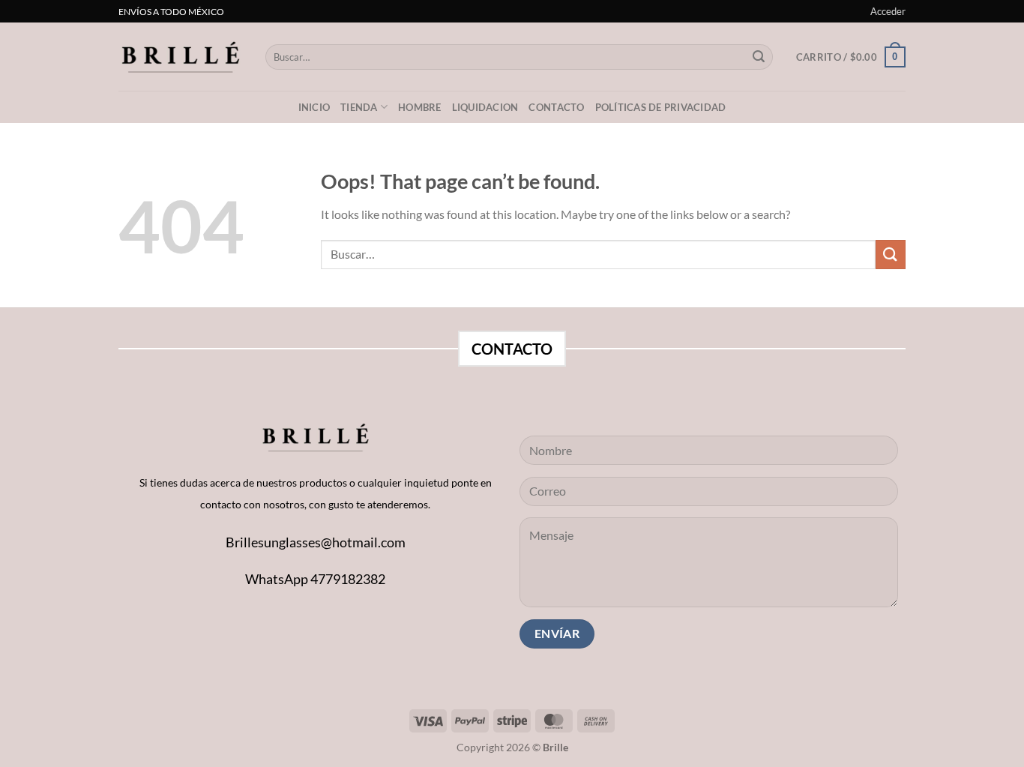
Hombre (420, 107)
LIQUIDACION (485, 107)
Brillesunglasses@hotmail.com (316, 542)
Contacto (556, 107)
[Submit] (758, 57)
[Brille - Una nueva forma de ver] (180, 56)
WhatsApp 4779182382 (315, 579)
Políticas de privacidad (660, 107)
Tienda (359, 107)
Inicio (314, 107)
